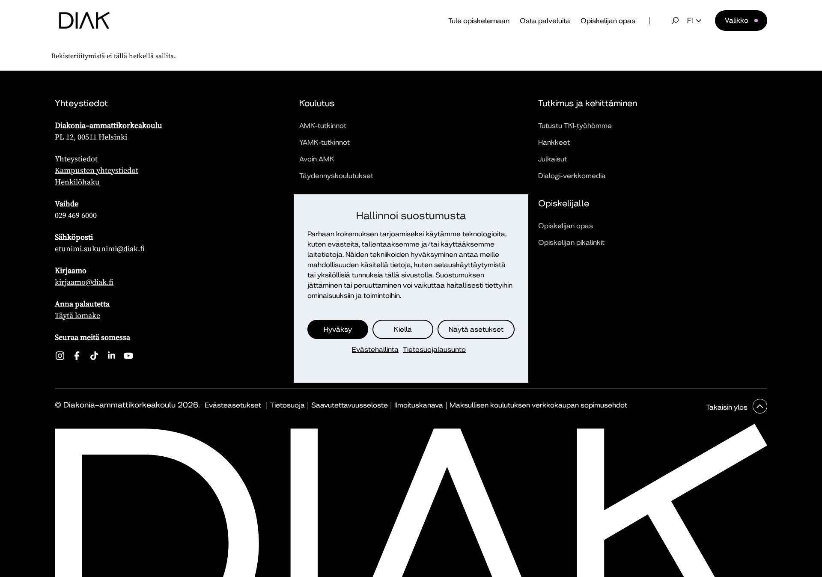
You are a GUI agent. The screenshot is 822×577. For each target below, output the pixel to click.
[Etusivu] (84, 20)
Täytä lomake (77, 315)
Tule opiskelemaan (478, 21)
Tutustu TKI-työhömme (575, 126)
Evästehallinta (375, 349)
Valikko (736, 20)
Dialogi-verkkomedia (572, 176)
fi (690, 20)
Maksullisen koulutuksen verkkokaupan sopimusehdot (538, 405)
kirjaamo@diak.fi (84, 282)
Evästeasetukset (233, 405)
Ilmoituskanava (418, 405)
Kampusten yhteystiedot (96, 170)
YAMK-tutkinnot (324, 142)
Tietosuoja (287, 405)
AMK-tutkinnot (322, 126)
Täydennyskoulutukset (336, 176)
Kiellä (403, 329)
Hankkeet (554, 142)
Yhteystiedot (76, 158)
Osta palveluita (545, 21)
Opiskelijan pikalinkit (571, 242)
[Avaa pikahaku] (675, 20)
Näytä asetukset (476, 329)
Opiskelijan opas (608, 21)
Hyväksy (338, 329)
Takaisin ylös (727, 407)
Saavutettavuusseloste (349, 405)
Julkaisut (552, 159)
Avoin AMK (316, 159)
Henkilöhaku (77, 181)
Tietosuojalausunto (434, 349)
